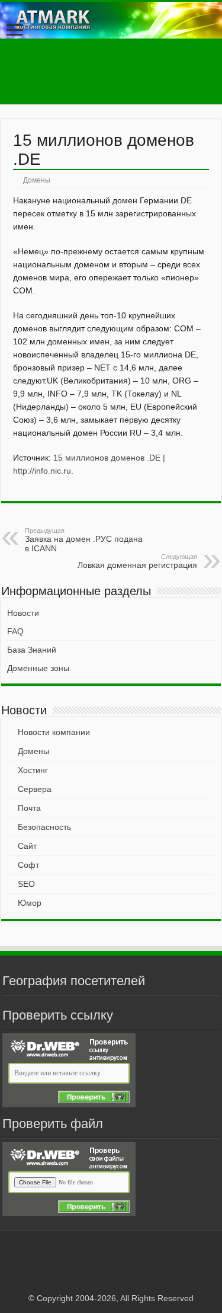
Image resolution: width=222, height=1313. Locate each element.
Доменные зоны (38, 668)
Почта (29, 808)
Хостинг (33, 770)
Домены (36, 180)
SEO (26, 884)
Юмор (29, 903)
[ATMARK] (111, 20)
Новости (23, 613)
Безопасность (44, 827)
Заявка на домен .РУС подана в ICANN (84, 540)
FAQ (15, 631)
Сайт (27, 846)
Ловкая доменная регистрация (137, 561)
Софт (28, 865)
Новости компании (54, 732)
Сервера (35, 789)
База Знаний (31, 649)
